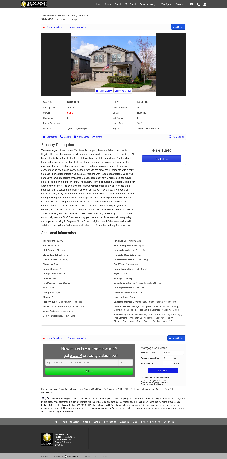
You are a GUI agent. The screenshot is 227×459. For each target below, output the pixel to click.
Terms (96, 456)
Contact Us (52, 136)
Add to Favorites (54, 26)
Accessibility (86, 456)
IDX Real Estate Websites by (52, 456)
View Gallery (106, 90)
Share (99, 136)
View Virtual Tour (123, 90)
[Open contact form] (191, 3)
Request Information (77, 26)
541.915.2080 (161, 150)
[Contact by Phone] (198, 3)
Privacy (104, 456)
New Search (178, 26)
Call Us (67, 136)
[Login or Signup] (204, 3)
